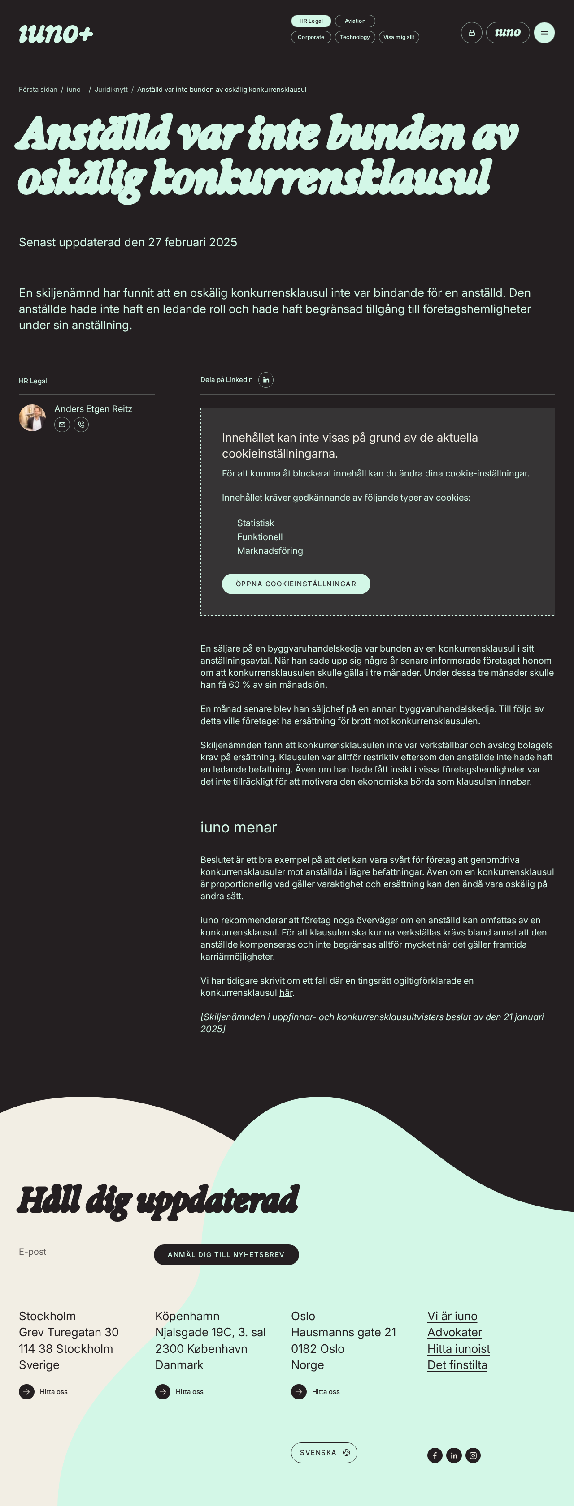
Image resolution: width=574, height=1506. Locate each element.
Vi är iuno (452, 1316)
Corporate (311, 37)
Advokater (454, 1332)
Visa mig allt (399, 37)
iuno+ (76, 89)
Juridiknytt (111, 89)
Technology (355, 37)
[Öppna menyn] (544, 32)
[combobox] (324, 1452)
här (285, 992)
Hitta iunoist (458, 1349)
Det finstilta (457, 1365)
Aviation (355, 20)
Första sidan (38, 89)
